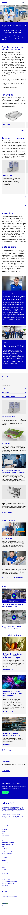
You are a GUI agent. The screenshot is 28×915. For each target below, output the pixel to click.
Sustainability (5, 863)
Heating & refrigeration (8, 842)
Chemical (4, 831)
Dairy (3, 833)
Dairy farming (5, 835)
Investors (4, 865)
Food (3, 840)
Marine (3, 846)
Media (3, 867)
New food (4, 849)
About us (4, 860)
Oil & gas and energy (7, 851)
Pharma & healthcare (7, 853)
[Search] (23, 2)
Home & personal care (7, 844)
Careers (4, 869)
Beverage (4, 829)
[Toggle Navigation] (25, 2)
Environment (5, 838)
